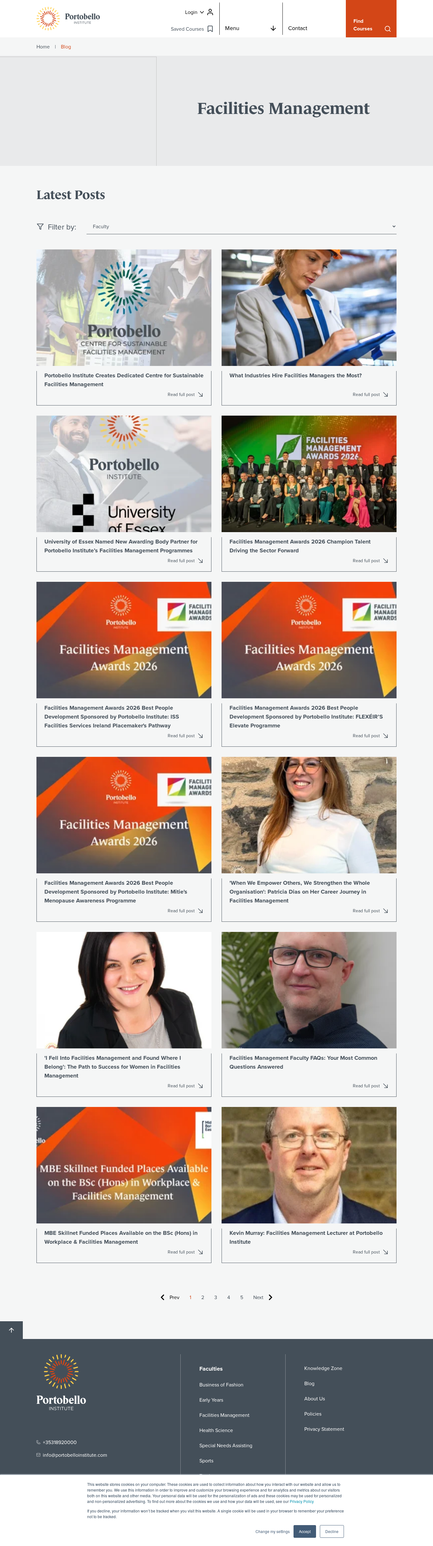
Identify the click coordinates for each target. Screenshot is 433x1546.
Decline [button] (332, 1531)
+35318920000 (60, 1442)
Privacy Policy (302, 1501)
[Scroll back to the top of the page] (11, 1330)
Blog (309, 1383)
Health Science (216, 1430)
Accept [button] (305, 1531)
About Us (314, 1398)
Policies (312, 1413)
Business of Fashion (221, 1384)
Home (43, 46)
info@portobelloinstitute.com (75, 1454)
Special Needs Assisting (225, 1445)
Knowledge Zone (323, 1368)
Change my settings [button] (272, 1531)
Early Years (211, 1399)
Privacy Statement (324, 1428)
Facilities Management (224, 1414)
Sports (206, 1460)
